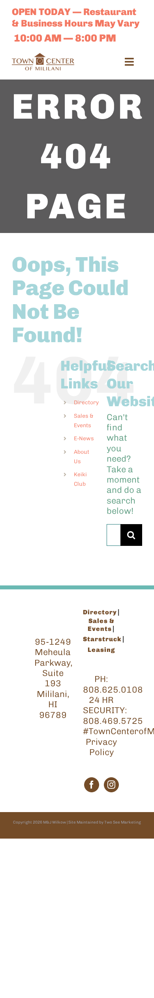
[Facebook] (91, 784)
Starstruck (102, 639)
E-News (84, 438)
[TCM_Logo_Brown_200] (43, 57)
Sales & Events (101, 625)
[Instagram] (111, 784)
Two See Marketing (122, 822)
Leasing (101, 649)
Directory (86, 402)
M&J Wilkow (54, 822)
